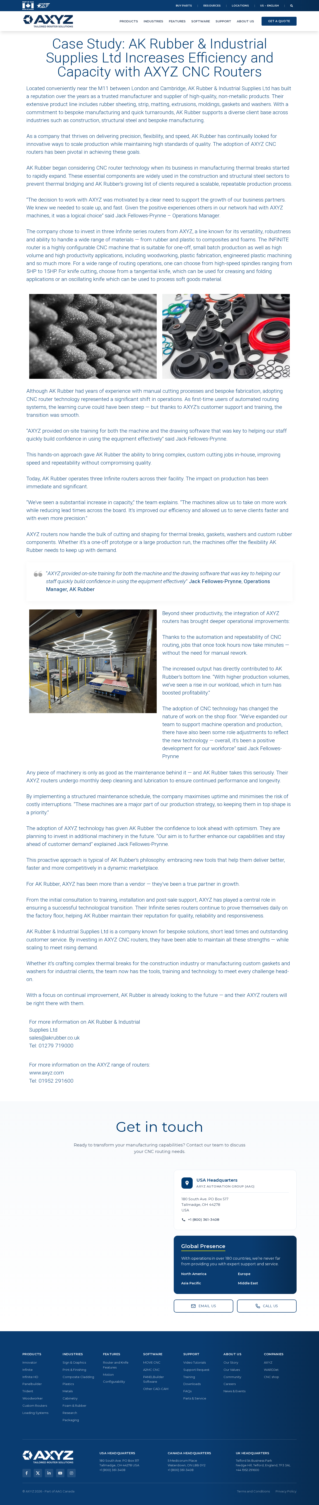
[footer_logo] (47, 1457)
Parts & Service (194, 1398)
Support (223, 21)
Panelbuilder (32, 1384)
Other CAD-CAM (155, 1389)
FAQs (187, 1391)
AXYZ (268, 1362)
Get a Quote (279, 21)
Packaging (71, 1420)
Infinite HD (30, 1377)
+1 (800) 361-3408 (203, 1219)
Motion (108, 1374)
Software (200, 21)
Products (129, 21)
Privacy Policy (286, 1491)
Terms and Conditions (253, 1491)
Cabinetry (70, 1398)
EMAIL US (207, 1306)
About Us (245, 21)
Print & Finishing (74, 1370)
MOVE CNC (151, 1362)
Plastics (68, 1384)
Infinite (27, 1370)
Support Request (196, 1370)
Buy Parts (184, 5)
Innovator (29, 1362)
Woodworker (32, 1398)
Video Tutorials (194, 1362)
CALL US (270, 1306)
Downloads (192, 1384)
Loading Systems (35, 1413)
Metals (68, 1391)
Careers (229, 1384)
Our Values (231, 1370)
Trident (27, 1391)
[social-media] (26, 1473)
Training (189, 1377)
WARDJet (271, 1370)
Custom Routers (34, 1405)
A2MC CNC (151, 1370)
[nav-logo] (48, 21)
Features (177, 21)
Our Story (230, 1362)
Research (70, 1413)
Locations (240, 5)
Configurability (114, 1381)
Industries (153, 21)
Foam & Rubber (74, 1405)
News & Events (234, 1391)
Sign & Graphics (74, 1362)
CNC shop (271, 1377)
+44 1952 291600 (247, 1470)
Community (232, 1377)
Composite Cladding (78, 1377)
